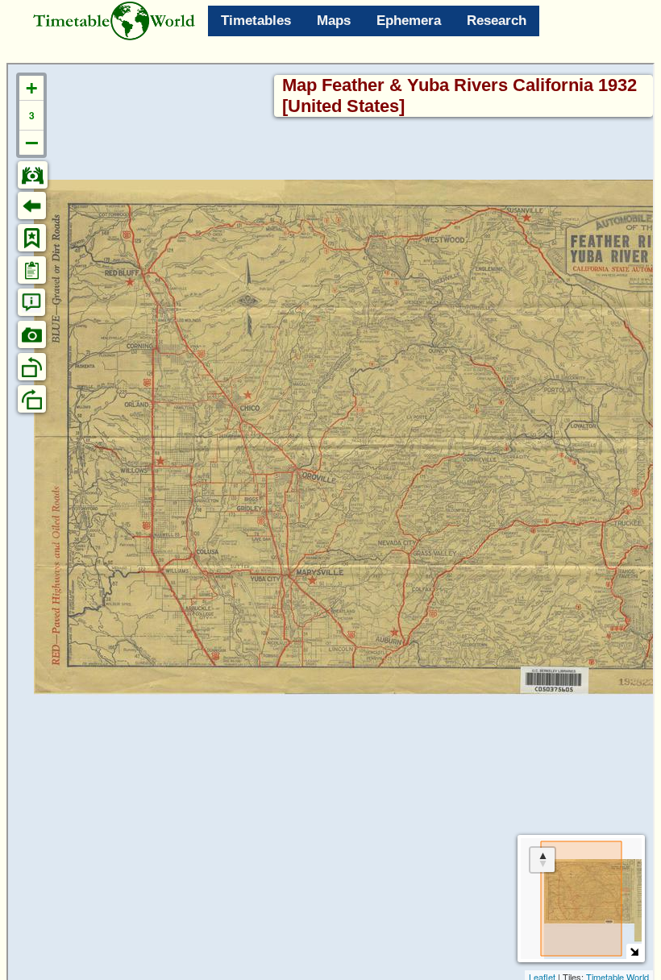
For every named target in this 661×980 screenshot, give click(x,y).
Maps (334, 20)
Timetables (256, 20)
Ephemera (408, 20)
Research (496, 20)
